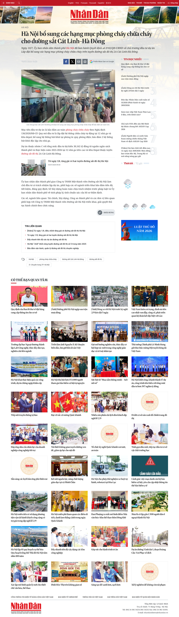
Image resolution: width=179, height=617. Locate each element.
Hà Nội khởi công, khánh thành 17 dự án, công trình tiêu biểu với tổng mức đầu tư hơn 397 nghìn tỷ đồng (149, 383)
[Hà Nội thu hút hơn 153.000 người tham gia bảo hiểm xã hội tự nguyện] (69, 366)
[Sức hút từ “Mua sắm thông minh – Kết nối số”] (109, 366)
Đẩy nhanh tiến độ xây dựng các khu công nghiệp (68, 551)
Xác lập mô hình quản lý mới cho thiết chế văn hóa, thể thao (28, 586)
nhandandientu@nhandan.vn (156, 612)
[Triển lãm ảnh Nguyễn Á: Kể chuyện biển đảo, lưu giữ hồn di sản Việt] (69, 331)
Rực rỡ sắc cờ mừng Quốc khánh (66, 415)
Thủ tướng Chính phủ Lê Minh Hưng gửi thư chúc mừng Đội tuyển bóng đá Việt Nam (149, 347)
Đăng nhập (174, 3)
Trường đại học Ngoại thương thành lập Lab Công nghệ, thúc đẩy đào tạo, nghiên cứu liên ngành (28, 347)
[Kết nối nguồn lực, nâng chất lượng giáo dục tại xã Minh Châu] (69, 466)
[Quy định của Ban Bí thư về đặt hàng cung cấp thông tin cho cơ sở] (29, 296)
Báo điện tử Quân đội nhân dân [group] (146, 597)
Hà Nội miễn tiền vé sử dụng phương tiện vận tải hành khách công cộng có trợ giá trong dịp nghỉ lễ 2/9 (28, 517)
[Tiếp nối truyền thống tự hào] (29, 402)
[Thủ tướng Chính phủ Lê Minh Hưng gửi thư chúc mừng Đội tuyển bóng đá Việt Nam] (150, 331)
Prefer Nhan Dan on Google (103, 61)
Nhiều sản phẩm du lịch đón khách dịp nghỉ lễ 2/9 (109, 417)
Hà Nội (24, 27)
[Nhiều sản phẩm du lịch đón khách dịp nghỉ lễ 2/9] (109, 402)
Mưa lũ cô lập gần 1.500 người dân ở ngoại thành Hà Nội (148, 516)
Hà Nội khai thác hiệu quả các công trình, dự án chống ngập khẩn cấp (27, 381)
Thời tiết (128, 163)
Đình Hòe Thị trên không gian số (66, 584)
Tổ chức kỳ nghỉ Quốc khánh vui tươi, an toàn (108, 449)
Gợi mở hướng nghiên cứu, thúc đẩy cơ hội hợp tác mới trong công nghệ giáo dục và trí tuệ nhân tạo (109, 347)
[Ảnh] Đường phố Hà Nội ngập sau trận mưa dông (134, 77)
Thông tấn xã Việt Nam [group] (93, 597)
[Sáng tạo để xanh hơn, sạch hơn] (109, 571)
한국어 (108, 3)
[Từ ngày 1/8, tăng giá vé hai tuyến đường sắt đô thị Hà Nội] (33, 167)
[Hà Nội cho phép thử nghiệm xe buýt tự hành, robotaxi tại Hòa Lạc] (109, 466)
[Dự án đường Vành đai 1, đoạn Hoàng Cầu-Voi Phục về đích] (150, 536)
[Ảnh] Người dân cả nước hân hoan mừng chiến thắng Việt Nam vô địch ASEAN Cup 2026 (134, 139)
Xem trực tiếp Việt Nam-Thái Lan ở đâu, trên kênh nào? (136, 113)
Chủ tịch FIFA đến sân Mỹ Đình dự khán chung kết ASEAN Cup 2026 (135, 126)
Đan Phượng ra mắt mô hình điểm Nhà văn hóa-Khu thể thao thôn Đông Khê (109, 516)
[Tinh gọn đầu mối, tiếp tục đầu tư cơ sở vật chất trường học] (150, 434)
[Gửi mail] (78, 61)
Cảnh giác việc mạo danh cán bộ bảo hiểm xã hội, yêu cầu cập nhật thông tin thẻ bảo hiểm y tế (150, 482)
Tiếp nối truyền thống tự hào (24, 415)
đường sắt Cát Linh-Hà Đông (73, 259)
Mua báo (131, 3)
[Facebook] (66, 61)
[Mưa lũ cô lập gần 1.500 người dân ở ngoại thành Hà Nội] (150, 501)
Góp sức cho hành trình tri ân (104, 549)
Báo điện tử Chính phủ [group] (68, 597)
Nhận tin (161, 3)
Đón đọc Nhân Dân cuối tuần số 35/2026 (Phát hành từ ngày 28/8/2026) (135, 102)
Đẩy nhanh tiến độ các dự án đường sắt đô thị (47, 239)
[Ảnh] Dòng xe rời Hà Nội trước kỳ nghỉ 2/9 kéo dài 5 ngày (135, 89)
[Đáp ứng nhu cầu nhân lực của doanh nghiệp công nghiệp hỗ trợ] (29, 434)
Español (101, 3)
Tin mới (139, 3)
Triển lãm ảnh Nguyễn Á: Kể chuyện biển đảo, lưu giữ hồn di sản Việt (68, 346)
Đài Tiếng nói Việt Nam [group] (117, 597)
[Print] (85, 61)
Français (84, 3)
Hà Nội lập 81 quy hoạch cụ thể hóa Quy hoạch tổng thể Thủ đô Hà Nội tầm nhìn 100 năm (29, 552)
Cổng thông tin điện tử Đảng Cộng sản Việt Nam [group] (32, 597)
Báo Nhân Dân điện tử (89, 17)
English (71, 3)
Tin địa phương (150, 3)
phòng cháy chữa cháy (77, 129)
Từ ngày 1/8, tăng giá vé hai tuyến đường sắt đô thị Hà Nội (78, 161)
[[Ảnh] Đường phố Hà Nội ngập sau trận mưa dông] (69, 296)
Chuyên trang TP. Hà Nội (40, 265)
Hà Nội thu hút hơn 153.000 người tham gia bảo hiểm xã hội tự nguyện (67, 381)
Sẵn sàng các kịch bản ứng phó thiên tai (29, 479)
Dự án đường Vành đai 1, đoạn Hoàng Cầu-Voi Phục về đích (149, 551)
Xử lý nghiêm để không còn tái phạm (148, 584)
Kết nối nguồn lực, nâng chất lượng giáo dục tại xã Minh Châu (67, 481)
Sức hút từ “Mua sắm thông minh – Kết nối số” (109, 381)
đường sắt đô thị (29, 153)
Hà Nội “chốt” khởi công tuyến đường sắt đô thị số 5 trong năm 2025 (56, 244)
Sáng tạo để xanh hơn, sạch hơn (105, 584)
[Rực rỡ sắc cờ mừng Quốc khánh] (69, 402)
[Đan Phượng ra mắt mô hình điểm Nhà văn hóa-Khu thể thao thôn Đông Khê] (109, 501)
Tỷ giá (139, 163)
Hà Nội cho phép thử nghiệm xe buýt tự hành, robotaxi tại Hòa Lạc (109, 481)
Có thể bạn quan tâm (29, 280)
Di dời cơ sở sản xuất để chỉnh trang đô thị (149, 417)
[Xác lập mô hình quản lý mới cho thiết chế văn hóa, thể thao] (29, 571)
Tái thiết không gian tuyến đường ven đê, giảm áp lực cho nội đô (68, 449)
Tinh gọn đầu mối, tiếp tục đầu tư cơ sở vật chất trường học (149, 449)
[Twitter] (72, 61)
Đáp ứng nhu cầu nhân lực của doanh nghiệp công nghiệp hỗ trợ (28, 449)
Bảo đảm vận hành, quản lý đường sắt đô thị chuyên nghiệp (53, 248)
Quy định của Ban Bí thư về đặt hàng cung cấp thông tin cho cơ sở (135, 67)
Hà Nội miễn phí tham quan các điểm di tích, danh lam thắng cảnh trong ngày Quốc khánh (69, 517)
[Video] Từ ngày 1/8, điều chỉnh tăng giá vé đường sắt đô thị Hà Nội (56, 231)
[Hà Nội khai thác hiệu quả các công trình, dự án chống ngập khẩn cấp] (29, 366)
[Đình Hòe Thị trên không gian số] (69, 571)
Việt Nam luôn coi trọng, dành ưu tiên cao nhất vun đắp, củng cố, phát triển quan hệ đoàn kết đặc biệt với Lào (149, 312)
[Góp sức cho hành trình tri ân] (109, 536)
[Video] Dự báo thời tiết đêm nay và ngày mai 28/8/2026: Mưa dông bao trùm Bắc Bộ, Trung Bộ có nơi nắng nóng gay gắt (135, 152)
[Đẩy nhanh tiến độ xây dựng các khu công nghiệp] (69, 536)
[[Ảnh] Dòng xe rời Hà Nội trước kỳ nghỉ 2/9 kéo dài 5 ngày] (109, 296)
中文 (77, 3)
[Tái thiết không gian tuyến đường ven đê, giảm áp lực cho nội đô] (69, 434)
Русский (92, 3)
